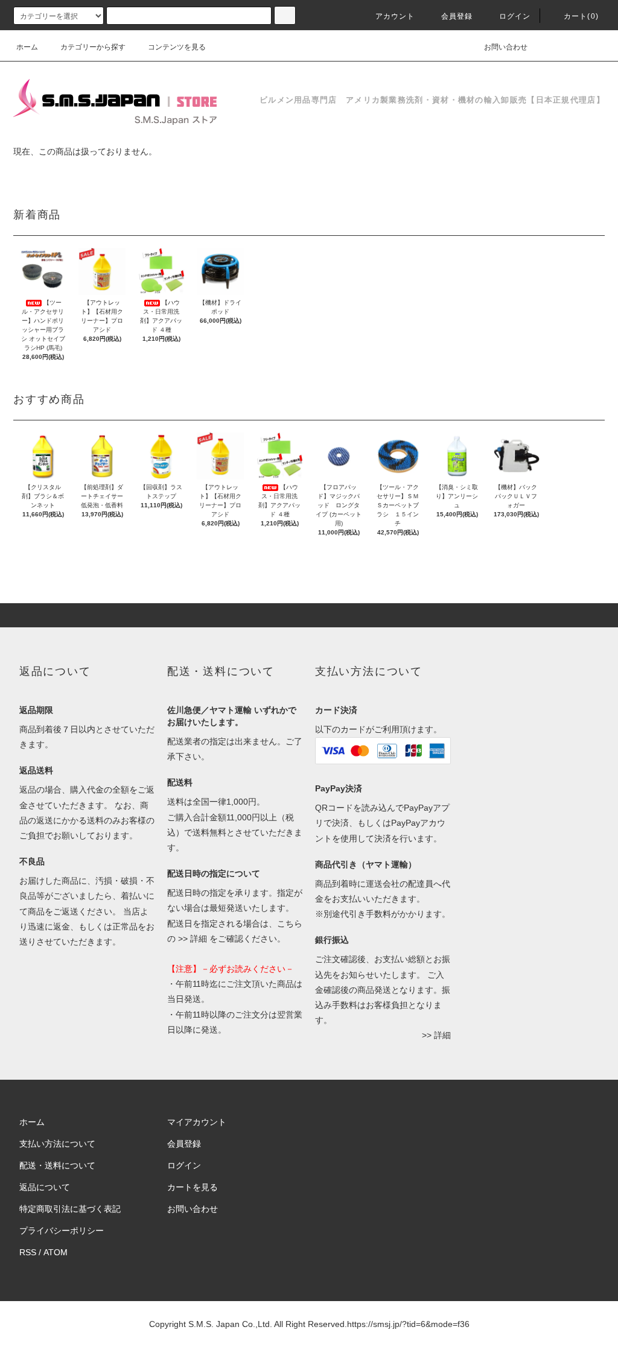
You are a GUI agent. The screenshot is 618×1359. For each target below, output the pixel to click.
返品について (44, 1187)
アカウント (395, 16)
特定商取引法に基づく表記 (70, 1209)
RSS (27, 1252)
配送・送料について (57, 1165)
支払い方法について (57, 1143)
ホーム (27, 47)
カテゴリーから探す (93, 47)
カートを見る (192, 1187)
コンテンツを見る (177, 47)
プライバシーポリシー (61, 1230)
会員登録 (457, 16)
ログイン (515, 16)
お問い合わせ (505, 47)
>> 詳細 (192, 938)
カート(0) (581, 16)
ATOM (55, 1252)
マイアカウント (196, 1122)
